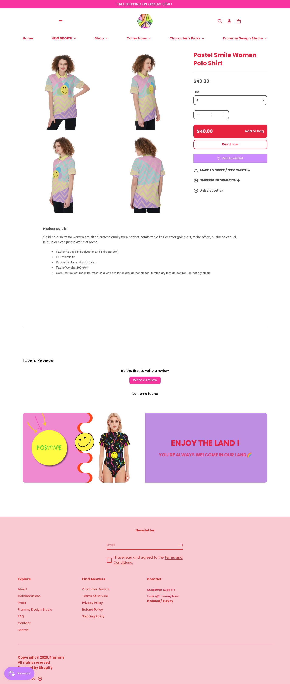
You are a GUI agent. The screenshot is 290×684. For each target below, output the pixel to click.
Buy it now (230, 144)
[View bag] (238, 21)
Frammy (57, 657)
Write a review (145, 380)
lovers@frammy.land (163, 596)
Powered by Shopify (35, 667)
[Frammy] (145, 21)
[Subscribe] (180, 545)
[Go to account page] (229, 21)
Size (196, 92)
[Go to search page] (220, 21)
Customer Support (161, 590)
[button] (220, 21)
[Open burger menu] (60, 21)
